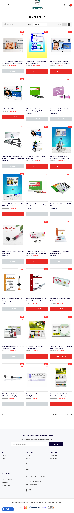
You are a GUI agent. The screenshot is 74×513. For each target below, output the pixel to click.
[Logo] (37, 5)
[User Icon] (65, 5)
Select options (61, 356)
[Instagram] (30, 490)
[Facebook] (26, 490)
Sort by (29, 24)
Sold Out (13, 71)
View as (59, 24)
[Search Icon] (10, 5)
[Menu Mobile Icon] (3, 5)
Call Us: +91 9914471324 (35, 481)
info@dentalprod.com (34, 484)
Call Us (8, 509)
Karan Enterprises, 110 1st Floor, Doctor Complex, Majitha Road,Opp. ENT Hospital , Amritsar (37, 477)
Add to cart (37, 71)
